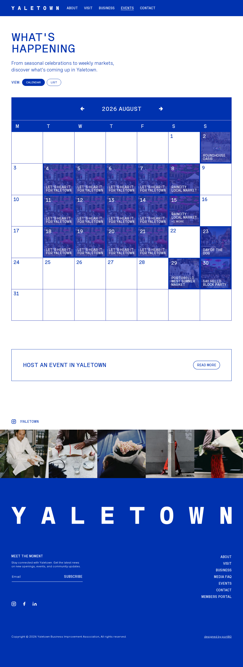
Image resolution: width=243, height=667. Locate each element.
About (226, 557)
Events (225, 583)
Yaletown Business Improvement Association (68, 636)
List (54, 82)
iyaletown (29, 421)
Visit (227, 563)
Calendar (33, 82)
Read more (206, 365)
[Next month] (161, 109)
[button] (127, 8)
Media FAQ (223, 577)
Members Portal (216, 597)
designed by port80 (218, 636)
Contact (224, 590)
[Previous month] (83, 109)
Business (224, 570)
